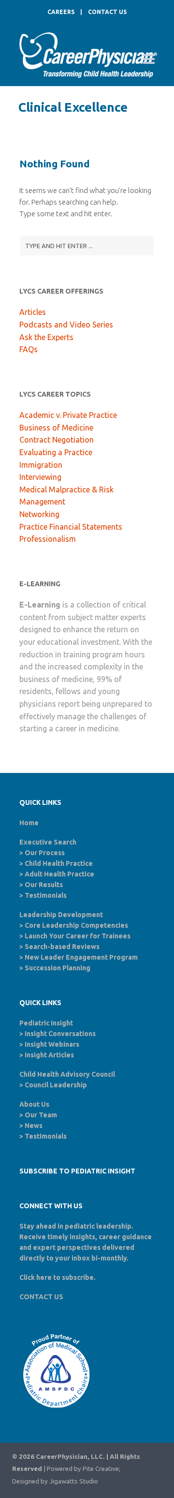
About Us (34, 1104)
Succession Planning (57, 968)
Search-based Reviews (62, 946)
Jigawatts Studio (73, 1481)
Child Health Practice (59, 863)
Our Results (44, 885)
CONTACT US (107, 12)
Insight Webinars (52, 1044)
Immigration (40, 464)
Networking (39, 514)
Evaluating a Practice (55, 452)
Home (29, 823)
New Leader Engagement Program (81, 957)
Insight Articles (49, 1055)
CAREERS (60, 12)
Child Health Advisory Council (67, 1074)
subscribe (78, 1277)
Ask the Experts (46, 337)
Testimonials (46, 895)
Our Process (45, 853)
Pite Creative (101, 1468)
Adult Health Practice (59, 874)
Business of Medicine (56, 427)
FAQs (28, 349)
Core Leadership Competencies (76, 925)
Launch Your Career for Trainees (77, 936)
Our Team (41, 1115)
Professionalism (47, 538)
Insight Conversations (60, 1034)
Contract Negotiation (56, 439)
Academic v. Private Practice (68, 415)
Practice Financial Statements (70, 526)
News (34, 1125)
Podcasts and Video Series (66, 324)
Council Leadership (56, 1085)
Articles (32, 312)
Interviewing (40, 477)
